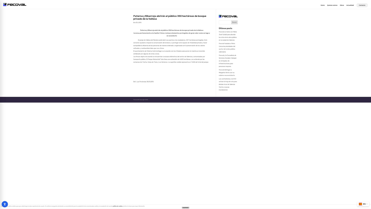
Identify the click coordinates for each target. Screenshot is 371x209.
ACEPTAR (185, 207)
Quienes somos (332, 5)
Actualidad (350, 5)
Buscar (234, 22)
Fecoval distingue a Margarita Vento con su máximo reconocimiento (227, 72)
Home (323, 5)
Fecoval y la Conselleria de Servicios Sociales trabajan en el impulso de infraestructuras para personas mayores (228, 60)
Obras (342, 5)
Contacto (362, 5)
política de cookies (118, 206)
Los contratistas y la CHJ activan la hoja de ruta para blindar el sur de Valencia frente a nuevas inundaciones (228, 84)
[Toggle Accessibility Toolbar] (4, 204)
